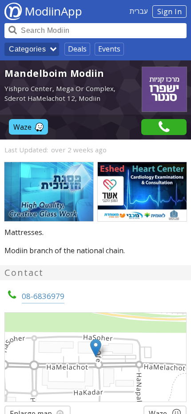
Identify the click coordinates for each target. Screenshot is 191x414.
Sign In (169, 11)
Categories (27, 49)
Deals (77, 48)
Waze (22, 127)
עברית (139, 11)
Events (109, 48)
